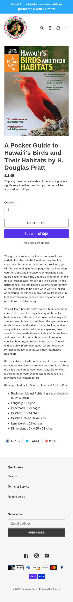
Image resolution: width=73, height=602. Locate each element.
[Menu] (66, 27)
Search (12, 476)
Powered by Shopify (49, 589)
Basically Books (30, 589)
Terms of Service (18, 486)
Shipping (9, 181)
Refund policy (16, 496)
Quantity (9, 202)
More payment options (36, 242)
